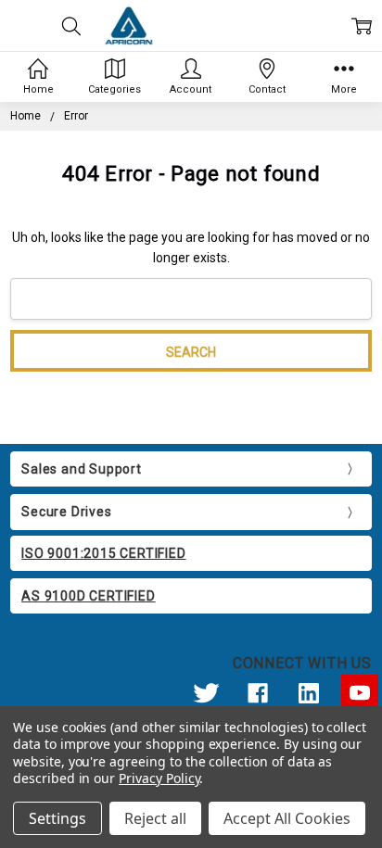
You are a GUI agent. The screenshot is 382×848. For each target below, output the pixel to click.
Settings (57, 818)
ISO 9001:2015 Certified (103, 553)
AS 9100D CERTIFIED (88, 596)
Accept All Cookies (286, 818)
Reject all (155, 818)
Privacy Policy (159, 778)
